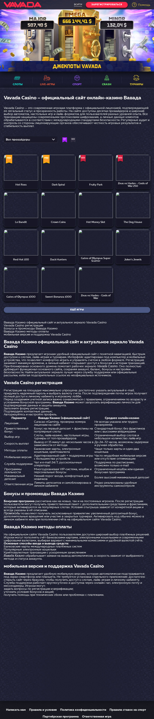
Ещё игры (77, 310)
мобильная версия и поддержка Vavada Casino (37, 334)
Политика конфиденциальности (83, 709)
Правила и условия (43, 709)
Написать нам (16, 709)
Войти (78, 5)
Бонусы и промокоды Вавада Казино (31, 328)
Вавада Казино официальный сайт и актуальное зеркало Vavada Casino (55, 322)
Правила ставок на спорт (127, 709)
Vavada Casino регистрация (23, 325)
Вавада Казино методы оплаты (26, 331)
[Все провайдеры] (31, 140)
